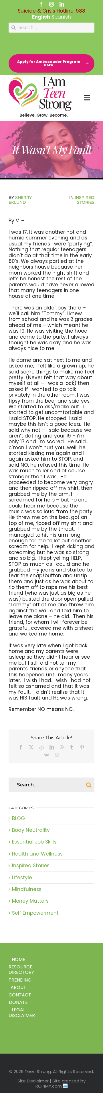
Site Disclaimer (33, 1081)
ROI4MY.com (49, 1086)
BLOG (18, 818)
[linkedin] (62, 4)
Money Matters (30, 901)
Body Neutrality (31, 830)
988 (80, 10)
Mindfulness (26, 889)
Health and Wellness (37, 854)
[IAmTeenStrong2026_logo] (40, 79)
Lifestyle (22, 877)
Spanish (61, 16)
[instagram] (51, 4)
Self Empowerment (35, 913)
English (41, 16)
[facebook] (41, 4)
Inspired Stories (84, 200)
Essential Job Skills (34, 842)
